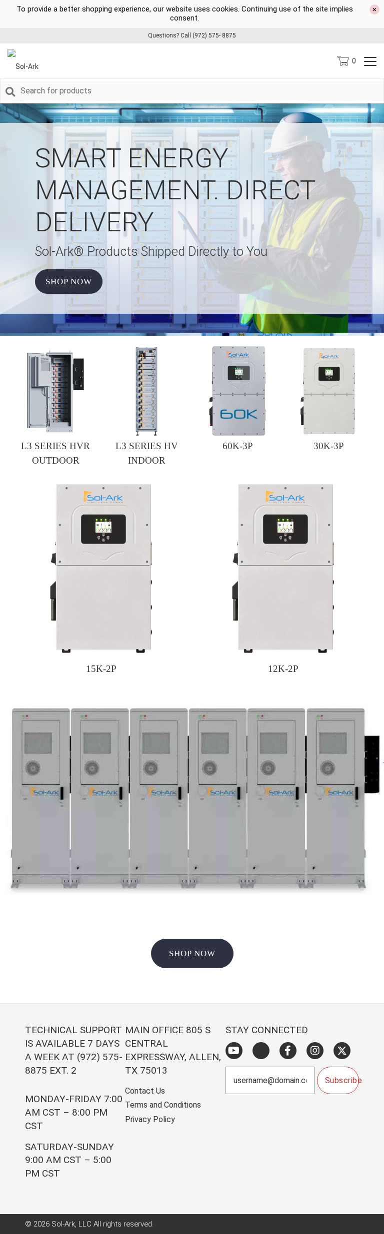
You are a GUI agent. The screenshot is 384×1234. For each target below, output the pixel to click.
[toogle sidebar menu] (370, 60)
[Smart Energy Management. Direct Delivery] (192, 331)
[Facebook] (288, 1050)
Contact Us (145, 1091)
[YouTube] (234, 1050)
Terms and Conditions (163, 1105)
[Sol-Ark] (28, 60)
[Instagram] (315, 1050)
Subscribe (342, 1080)
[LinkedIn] (261, 1050)
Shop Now (69, 281)
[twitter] (342, 1050)
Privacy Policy (150, 1119)
